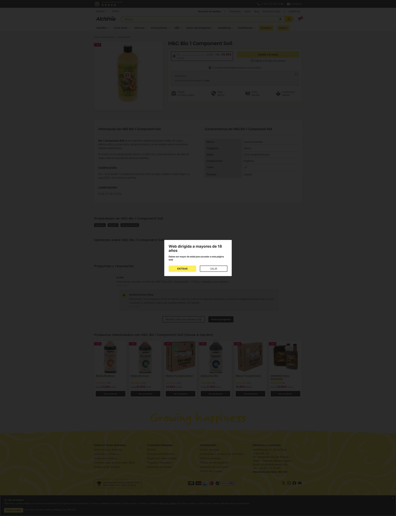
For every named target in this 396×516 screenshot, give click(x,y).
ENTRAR (182, 268)
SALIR (213, 268)
